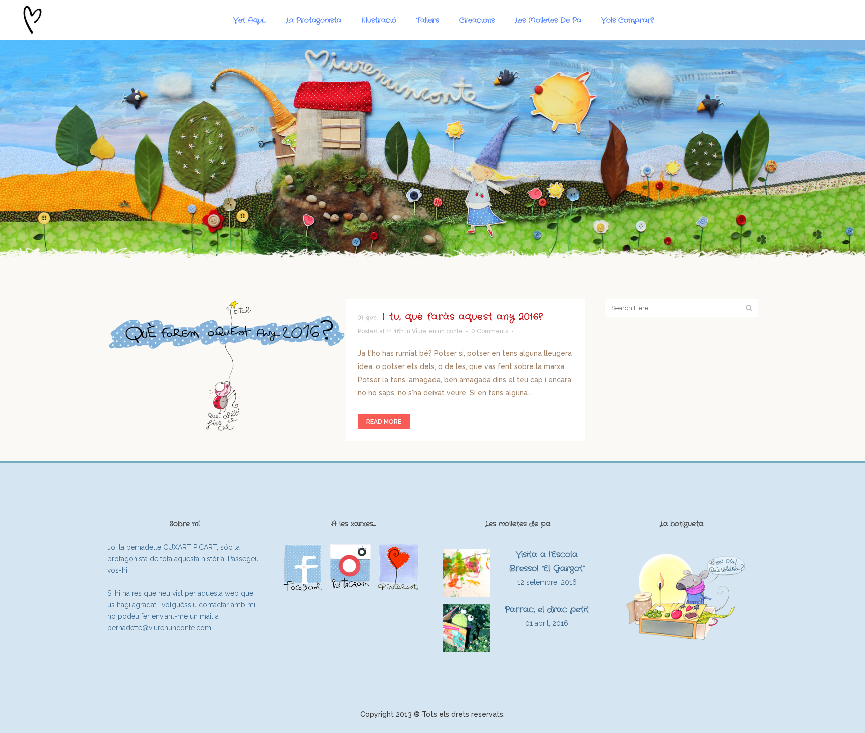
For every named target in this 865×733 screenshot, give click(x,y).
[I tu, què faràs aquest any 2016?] (226, 365)
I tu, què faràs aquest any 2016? (462, 316)
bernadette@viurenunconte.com (159, 628)
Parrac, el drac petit (547, 609)
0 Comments (489, 331)
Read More (383, 421)
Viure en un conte (437, 331)
